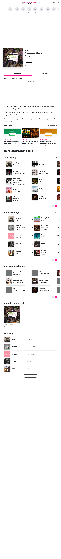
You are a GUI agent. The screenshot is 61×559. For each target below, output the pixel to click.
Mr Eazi (43, 219)
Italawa (41, 180)
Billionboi (46, 290)
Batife (33, 56)
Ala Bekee (44, 225)
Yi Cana (44, 251)
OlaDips (43, 254)
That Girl (42, 171)
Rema (23, 173)
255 (24, 184)
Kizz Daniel (21, 290)
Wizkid (41, 165)
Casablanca (17, 280)
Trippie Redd (17, 173)
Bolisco (43, 252)
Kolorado (42, 289)
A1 (14, 289)
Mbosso (18, 227)
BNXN (40, 198)
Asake (46, 173)
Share (30, 64)
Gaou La (18, 243)
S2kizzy (18, 229)
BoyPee (18, 253)
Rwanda (18, 234)
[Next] (56, 206)
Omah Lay (16, 182)
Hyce (42, 237)
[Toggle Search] (54, 2)
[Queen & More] (12, 314)
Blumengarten (17, 184)
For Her (15, 171)
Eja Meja (41, 196)
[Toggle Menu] (3, 3)
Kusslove (18, 238)
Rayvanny (19, 236)
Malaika (18, 225)
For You (18, 251)
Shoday (27, 56)
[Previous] (53, 206)
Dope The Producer (16, 199)
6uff (21, 245)
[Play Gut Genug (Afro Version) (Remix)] (9, 181)
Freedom (16, 189)
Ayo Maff (21, 282)
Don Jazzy (44, 229)
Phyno (15, 165)
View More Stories (52, 125)
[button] (58, 3)
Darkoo (41, 173)
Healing (16, 163)
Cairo (43, 243)
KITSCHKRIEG (17, 180)
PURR (40, 272)
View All (55, 157)
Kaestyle (44, 245)
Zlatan (41, 181)
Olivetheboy (17, 275)
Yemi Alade (16, 191)
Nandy (23, 227)
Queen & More (43, 280)
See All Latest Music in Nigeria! (18, 151)
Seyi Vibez (42, 190)
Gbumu (15, 197)
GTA (40, 188)
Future (45, 165)
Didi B (17, 245)
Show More (30, 376)
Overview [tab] (17, 74)
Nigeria (27, 59)
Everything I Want (45, 235)
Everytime (42, 163)
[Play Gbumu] (9, 199)
